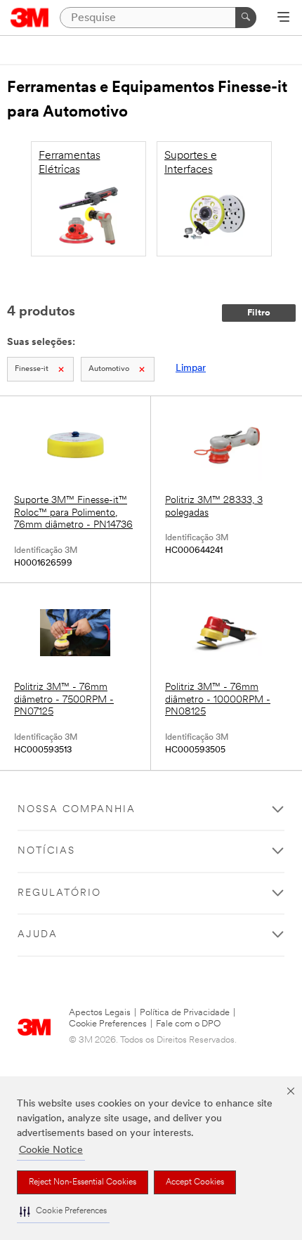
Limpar (191, 368)
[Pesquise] (245, 17)
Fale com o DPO (188, 1024)
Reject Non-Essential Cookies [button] (82, 1182)
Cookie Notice (51, 1150)
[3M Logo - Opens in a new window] (30, 17)
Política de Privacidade (185, 1012)
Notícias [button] (46, 851)
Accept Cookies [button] (195, 1182)
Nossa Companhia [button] (77, 809)
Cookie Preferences (108, 1024)
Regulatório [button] (59, 893)
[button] (63, 1211)
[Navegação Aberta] (283, 18)
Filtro (258, 313)
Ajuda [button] (38, 934)
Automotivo (108, 369)
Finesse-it (31, 369)
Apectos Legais (100, 1012)
